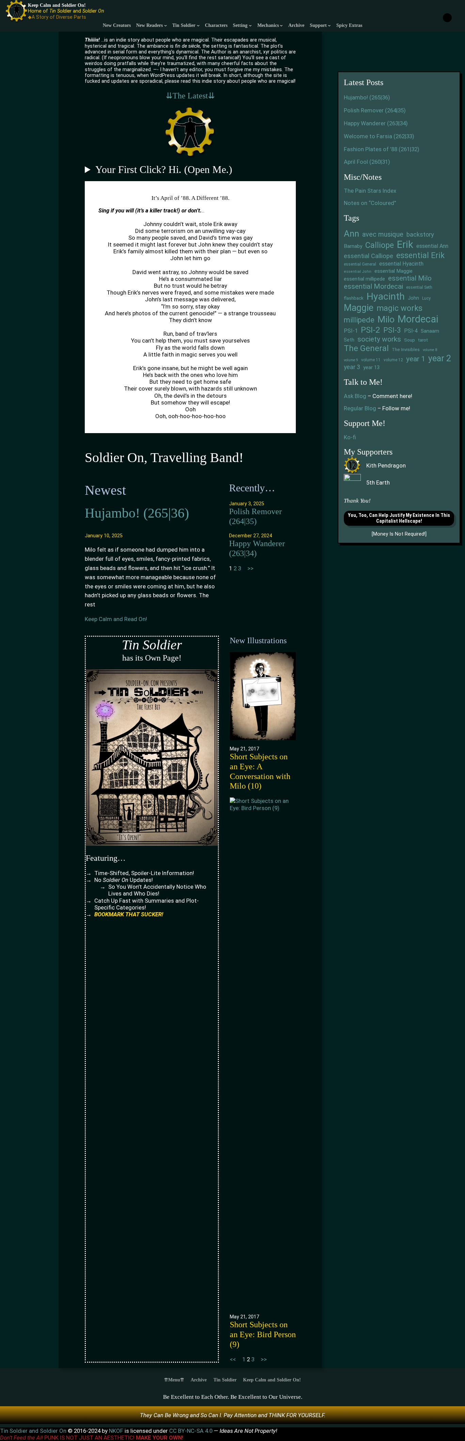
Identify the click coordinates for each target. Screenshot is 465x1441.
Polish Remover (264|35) (255, 516)
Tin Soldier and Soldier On (34, 1430)
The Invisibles (406, 349)
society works (379, 339)
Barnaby (353, 246)
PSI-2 (370, 330)
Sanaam (430, 331)
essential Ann (432, 246)
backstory (420, 234)
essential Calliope (368, 256)
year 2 (439, 358)
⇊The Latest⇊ (190, 95)
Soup (409, 340)
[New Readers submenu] (165, 25)
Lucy (426, 298)
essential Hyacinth (401, 263)
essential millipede (364, 279)
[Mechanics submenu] (281, 25)
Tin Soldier (225, 1379)
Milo (386, 319)
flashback (354, 298)
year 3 (352, 367)
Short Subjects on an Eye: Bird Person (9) (263, 1334)
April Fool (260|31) (367, 161)
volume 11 (371, 360)
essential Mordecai (373, 286)
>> (250, 568)
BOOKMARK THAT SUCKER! (128, 914)
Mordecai (418, 319)
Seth (349, 340)
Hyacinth (386, 296)
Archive (199, 1379)
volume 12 (393, 360)
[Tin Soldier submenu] (198, 25)
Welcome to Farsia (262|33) (379, 136)
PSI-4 (411, 331)
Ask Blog (355, 396)
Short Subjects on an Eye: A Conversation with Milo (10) (260, 771)
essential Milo (410, 278)
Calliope (379, 245)
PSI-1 (351, 331)
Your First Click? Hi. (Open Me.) (163, 169)
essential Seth (419, 287)
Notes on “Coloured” (370, 203)
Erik (405, 244)
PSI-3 (392, 330)
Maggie (358, 307)
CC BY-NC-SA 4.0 (191, 1430)
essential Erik (420, 255)
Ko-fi (350, 437)
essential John (357, 271)
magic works (399, 308)
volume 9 (351, 360)
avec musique (382, 234)
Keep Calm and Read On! (116, 619)
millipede (359, 320)
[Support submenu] (329, 25)
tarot (423, 340)
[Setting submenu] (250, 25)
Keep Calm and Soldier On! (57, 5)
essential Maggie (393, 271)
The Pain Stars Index (370, 190)
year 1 (415, 358)
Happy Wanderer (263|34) (257, 548)
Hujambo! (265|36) (137, 513)
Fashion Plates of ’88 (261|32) (381, 149)
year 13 (371, 367)
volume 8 (430, 350)
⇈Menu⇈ (174, 1379)
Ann (351, 233)
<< (233, 1359)
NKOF (117, 1430)
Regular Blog (360, 408)
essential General (360, 264)
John (413, 298)
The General (366, 348)
